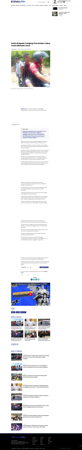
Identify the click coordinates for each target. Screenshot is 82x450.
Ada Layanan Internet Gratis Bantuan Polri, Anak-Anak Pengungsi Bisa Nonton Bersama (17, 339)
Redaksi (18, 448)
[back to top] (80, 446)
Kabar (49, 438)
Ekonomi (37, 5)
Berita (41, 443)
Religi (49, 440)
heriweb (69, 448)
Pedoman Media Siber (25, 448)
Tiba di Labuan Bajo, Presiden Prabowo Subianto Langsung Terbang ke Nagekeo (33, 137)
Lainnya (61, 5)
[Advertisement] (41, 16)
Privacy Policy (32, 448)
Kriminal (57, 5)
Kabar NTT (23, 312)
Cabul (17, 312)
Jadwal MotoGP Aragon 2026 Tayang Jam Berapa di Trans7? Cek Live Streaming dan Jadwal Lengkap (36, 357)
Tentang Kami (13, 448)
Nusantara (29, 5)
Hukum (53, 5)
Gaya (50, 5)
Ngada (41, 108)
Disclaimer (37, 448)
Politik (33, 5)
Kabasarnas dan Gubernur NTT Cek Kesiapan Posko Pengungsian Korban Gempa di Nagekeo (34, 132)
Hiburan (45, 5)
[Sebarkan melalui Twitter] (34, 279)
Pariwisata (50, 441)
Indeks (65, 5)
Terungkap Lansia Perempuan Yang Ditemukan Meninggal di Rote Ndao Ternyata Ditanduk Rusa (33, 134)
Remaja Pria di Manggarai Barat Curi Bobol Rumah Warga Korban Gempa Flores (44, 339)
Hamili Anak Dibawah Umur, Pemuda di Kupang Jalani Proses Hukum (30, 339)
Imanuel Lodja (14, 49)
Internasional (23, 5)
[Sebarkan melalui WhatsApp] (36, 279)
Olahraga (42, 5)
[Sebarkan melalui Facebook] (32, 279)
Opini (49, 443)
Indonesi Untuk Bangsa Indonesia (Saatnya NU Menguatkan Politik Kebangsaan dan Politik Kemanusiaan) (64, 8)
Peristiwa (13, 5)
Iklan (41, 448)
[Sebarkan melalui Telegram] (38, 279)
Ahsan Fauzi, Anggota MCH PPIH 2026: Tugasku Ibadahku (64, 13)
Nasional (17, 5)
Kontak (43, 448)
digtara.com (24, 108)
